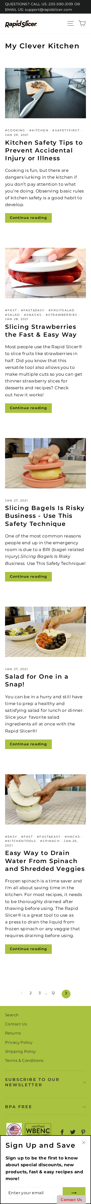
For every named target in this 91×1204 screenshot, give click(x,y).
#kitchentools (21, 841)
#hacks (73, 836)
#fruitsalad (62, 310)
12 (53, 993)
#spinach (50, 841)
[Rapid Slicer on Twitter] (73, 1132)
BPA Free (19, 1106)
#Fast (11, 310)
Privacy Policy (18, 1042)
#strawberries (62, 315)
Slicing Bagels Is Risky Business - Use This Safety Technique (44, 515)
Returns (13, 1033)
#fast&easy (33, 310)
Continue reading (28, 217)
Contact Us (16, 1024)
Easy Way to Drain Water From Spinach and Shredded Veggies (45, 860)
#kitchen (39, 130)
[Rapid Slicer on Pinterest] (83, 1132)
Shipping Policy (20, 1051)
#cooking (16, 130)
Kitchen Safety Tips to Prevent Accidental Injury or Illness (44, 150)
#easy (11, 836)
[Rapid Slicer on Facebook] (62, 1132)
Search (12, 1015)
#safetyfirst (66, 130)
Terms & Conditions (24, 1060)
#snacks (33, 315)
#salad (13, 315)
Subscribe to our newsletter (32, 1082)
